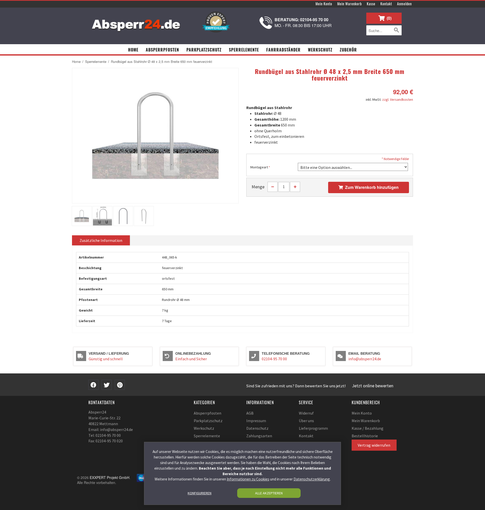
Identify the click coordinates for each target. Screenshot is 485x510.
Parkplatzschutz (208, 420)
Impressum (256, 420)
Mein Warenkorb (349, 3)
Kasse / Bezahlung (367, 428)
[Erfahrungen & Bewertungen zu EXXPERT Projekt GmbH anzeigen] (216, 22)
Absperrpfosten (207, 413)
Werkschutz (204, 428)
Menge (258, 187)
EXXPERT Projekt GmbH (109, 477)
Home (76, 61)
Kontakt (386, 3)
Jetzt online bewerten (372, 386)
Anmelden (404, 3)
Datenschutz (257, 428)
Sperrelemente (95, 61)
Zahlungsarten (259, 435)
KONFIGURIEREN (199, 493)
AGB (250, 413)
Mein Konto (324, 3)
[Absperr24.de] (136, 23)
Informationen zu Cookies (248, 479)
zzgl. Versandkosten (397, 99)
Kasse (371, 3)
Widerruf (306, 413)
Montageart (259, 167)
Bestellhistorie (365, 435)
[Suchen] (397, 30)
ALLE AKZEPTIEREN (269, 493)
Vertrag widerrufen (374, 445)
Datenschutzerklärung (312, 479)
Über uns (306, 420)
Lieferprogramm (313, 428)
